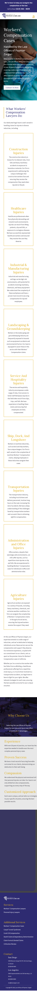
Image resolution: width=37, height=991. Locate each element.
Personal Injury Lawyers (12, 912)
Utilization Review (10, 944)
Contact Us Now (12, 87)
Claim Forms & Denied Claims (13, 940)
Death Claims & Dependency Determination (18, 937)
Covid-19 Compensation (12, 933)
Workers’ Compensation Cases (14, 926)
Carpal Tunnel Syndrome (12, 930)
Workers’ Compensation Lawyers (15, 909)
